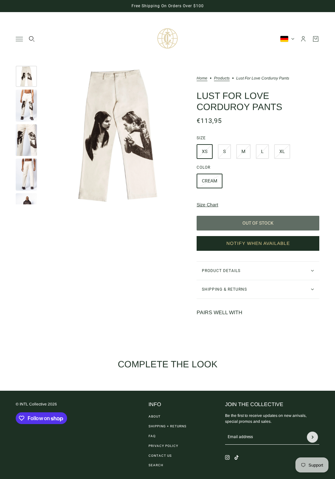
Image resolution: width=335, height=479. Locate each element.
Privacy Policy (163, 446)
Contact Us (160, 455)
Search (156, 465)
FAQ (152, 436)
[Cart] (315, 39)
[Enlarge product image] (116, 135)
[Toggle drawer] (19, 39)
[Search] (31, 39)
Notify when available (258, 243)
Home (202, 78)
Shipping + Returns (167, 426)
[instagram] (227, 457)
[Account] (303, 39)
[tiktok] (236, 457)
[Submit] (312, 437)
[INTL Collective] (167, 39)
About (155, 416)
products (222, 78)
